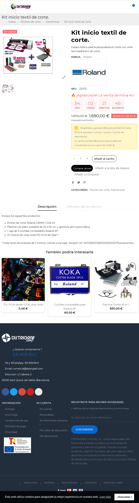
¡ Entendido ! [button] (124, 497)
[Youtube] (30, 392)
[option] (35, 55)
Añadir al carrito (104, 158)
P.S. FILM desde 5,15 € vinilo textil (23, 304)
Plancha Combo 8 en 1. (116, 304)
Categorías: (79, 189)
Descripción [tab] (47, 206)
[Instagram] (38, 392)
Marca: (76, 56)
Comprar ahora (82, 168)
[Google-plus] (22, 392)
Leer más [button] (105, 496)
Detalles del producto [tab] (84, 206)
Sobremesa (117, 189)
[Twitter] (13, 392)
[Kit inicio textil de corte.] (35, 55)
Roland (87, 56)
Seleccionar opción (12, 299)
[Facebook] (5, 392)
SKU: (74, 88)
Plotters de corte (100, 189)
